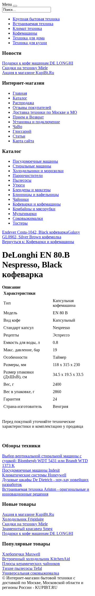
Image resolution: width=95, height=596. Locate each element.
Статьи (19, 136)
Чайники (21, 199)
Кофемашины (25, 33)
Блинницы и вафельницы (36, 194)
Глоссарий (22, 131)
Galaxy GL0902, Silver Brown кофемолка (41, 234)
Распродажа (23, 103)
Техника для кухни (30, 42)
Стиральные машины (32, 166)
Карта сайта (23, 141)
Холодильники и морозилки (38, 171)
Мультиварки (25, 213)
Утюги (19, 185)
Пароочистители (28, 175)
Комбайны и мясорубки (34, 209)
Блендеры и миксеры (32, 190)
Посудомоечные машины (35, 161)
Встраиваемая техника (33, 23)
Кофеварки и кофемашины (37, 204)
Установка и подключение (36, 122)
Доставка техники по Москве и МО (45, 112)
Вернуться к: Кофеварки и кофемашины (38, 241)
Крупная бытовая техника (36, 19)
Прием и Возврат (28, 117)
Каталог (20, 98)
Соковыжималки (28, 218)
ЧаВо (17, 126)
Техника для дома (29, 38)
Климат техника (27, 28)
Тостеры (20, 223)
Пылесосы (22, 180)
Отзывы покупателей (32, 107)
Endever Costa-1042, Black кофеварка (35, 232)
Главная (20, 93)
